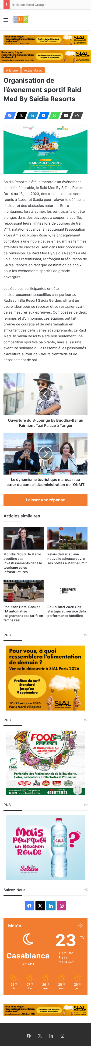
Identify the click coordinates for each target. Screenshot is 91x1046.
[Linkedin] (31, 115)
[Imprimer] (75, 115)
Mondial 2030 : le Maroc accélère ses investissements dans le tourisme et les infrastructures (23, 563)
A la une (12, 70)
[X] (19, 115)
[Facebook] (8, 115)
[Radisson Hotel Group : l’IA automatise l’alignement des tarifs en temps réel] (24, 591)
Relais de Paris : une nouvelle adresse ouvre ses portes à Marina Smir (67, 558)
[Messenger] (42, 115)
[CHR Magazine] (20, 20)
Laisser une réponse (45, 500)
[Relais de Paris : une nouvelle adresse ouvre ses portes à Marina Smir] (67, 538)
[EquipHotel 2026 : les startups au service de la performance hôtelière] (67, 591)
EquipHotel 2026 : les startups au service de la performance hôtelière (66, 611)
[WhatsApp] (53, 115)
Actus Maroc (33, 70)
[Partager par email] (64, 115)
